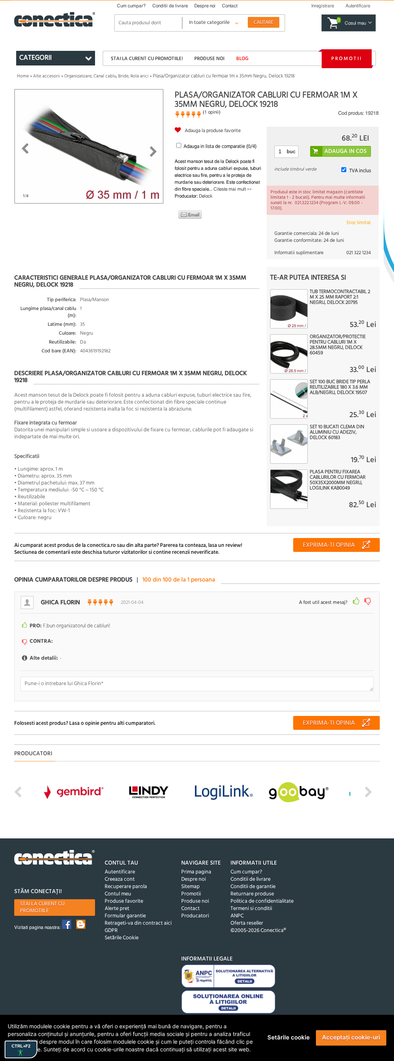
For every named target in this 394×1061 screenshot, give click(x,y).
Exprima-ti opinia (329, 545)
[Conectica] (54, 858)
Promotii (346, 59)
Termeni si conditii (251, 908)
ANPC (237, 916)
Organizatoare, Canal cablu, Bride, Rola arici (106, 76)
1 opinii (211, 112)
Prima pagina (196, 872)
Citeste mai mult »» (233, 189)
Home (23, 76)
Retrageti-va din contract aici (138, 923)
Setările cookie (288, 1037)
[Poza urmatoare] (153, 151)
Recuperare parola (126, 886)
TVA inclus (360, 171)
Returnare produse (252, 894)
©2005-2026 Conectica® (258, 930)
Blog (242, 59)
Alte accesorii (46, 76)
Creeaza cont (120, 879)
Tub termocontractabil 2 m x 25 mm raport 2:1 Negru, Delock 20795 (340, 297)
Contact (229, 5)
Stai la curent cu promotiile (42, 907)
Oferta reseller (246, 923)
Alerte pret (117, 908)
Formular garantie (125, 916)
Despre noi (204, 5)
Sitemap (190, 886)
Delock (205, 196)
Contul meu (118, 894)
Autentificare (120, 872)
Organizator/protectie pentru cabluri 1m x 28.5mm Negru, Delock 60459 (338, 345)
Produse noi (209, 59)
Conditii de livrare (170, 5)
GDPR (111, 930)
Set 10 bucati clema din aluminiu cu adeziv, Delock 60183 (337, 432)
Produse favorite (124, 901)
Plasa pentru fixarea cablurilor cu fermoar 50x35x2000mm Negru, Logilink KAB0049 (338, 480)
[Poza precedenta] (25, 148)
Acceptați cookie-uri (351, 1037)
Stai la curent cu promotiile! (147, 59)
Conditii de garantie (252, 886)
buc (291, 151)
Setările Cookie (122, 938)
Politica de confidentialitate (262, 901)
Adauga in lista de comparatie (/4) (220, 146)
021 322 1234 (358, 253)
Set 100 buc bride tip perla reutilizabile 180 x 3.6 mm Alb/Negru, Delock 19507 (340, 387)
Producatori (195, 916)
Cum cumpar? (131, 5)
